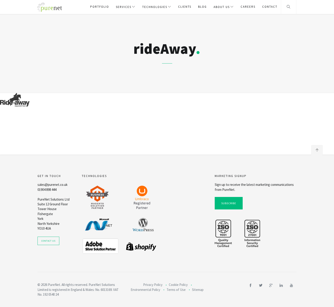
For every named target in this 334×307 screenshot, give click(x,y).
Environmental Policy (145, 289)
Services (123, 7)
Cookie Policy (178, 284)
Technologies (154, 7)
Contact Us (48, 240)
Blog (202, 7)
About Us (222, 7)
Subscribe (228, 203)
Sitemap (198, 289)
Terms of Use (176, 289)
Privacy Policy (152, 284)
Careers (248, 7)
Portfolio (99, 7)
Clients (184, 7)
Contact (269, 7)
